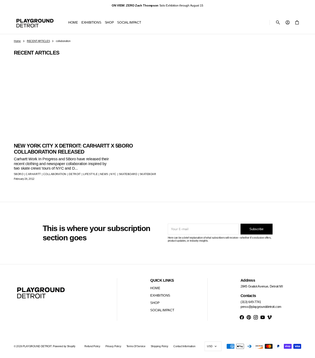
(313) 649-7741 (251, 302)
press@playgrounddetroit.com (261, 306)
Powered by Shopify (64, 346)
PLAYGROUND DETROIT (37, 346)
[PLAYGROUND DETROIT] (35, 22)
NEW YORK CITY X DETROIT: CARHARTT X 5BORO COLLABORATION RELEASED (73, 149)
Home (17, 41)
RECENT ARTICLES (38, 41)
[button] (278, 22)
